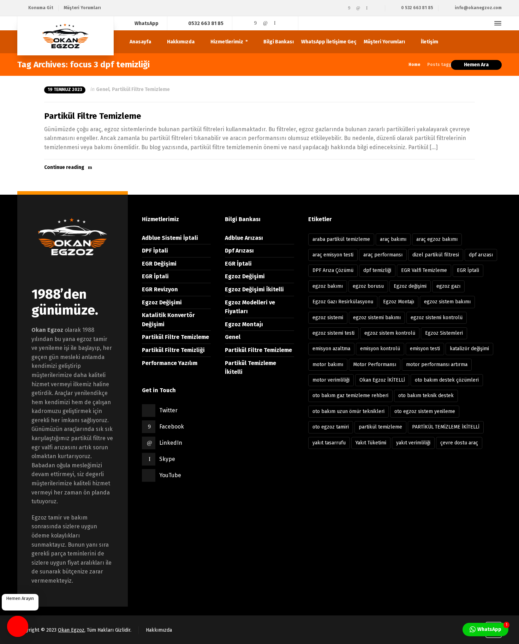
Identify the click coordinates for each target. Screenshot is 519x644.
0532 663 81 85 (205, 23)
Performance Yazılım (169, 363)
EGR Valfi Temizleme (424, 270)
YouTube (170, 475)
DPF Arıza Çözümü (332, 270)
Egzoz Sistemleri (444, 333)
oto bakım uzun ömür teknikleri (348, 411)
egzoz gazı (448, 286)
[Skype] (367, 8)
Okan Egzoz (71, 630)
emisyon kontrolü (380, 349)
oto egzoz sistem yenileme (424, 411)
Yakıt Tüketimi (371, 443)
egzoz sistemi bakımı (377, 318)
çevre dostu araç (459, 443)
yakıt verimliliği (413, 443)
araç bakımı (393, 239)
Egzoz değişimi (410, 286)
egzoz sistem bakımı (447, 302)
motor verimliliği (331, 380)
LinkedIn (170, 442)
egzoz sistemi (327, 318)
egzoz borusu (368, 286)
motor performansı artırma (436, 364)
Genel (102, 89)
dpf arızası (481, 255)
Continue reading (64, 167)
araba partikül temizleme (341, 239)
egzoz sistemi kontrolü (437, 318)
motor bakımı (327, 364)
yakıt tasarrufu (329, 443)
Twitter (168, 410)
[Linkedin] (358, 8)
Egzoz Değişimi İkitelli (254, 289)
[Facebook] (349, 8)
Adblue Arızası (244, 238)
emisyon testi (425, 349)
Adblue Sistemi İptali (170, 238)
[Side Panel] (496, 23)
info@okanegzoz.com (478, 7)
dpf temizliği (377, 270)
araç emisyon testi (332, 255)
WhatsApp (147, 23)
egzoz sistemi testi (333, 333)
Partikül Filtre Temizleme (141, 89)
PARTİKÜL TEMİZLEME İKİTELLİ (445, 427)
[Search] (485, 23)
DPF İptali (155, 250)
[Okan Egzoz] (65, 35)
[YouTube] (375, 8)
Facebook (171, 426)
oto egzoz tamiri (330, 427)
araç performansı (382, 255)
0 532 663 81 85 (417, 7)
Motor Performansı (374, 364)
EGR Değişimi (159, 263)
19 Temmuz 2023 (65, 89)
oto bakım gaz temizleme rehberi (350, 396)
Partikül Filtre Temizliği (173, 350)
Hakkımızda (159, 630)
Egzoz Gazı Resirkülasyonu (342, 302)
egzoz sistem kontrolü (389, 333)
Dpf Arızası (239, 250)
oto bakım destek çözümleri (447, 380)
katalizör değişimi (469, 349)
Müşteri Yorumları (82, 7)
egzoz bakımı (327, 286)
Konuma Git (40, 7)
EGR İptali (155, 276)
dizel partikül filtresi (435, 255)
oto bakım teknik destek (426, 396)
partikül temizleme (380, 427)
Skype (167, 459)
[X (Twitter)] (341, 8)
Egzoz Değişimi (162, 302)
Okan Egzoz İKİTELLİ (382, 380)
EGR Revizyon (160, 289)
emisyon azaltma (331, 349)
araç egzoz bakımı (437, 239)
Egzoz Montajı (244, 324)
